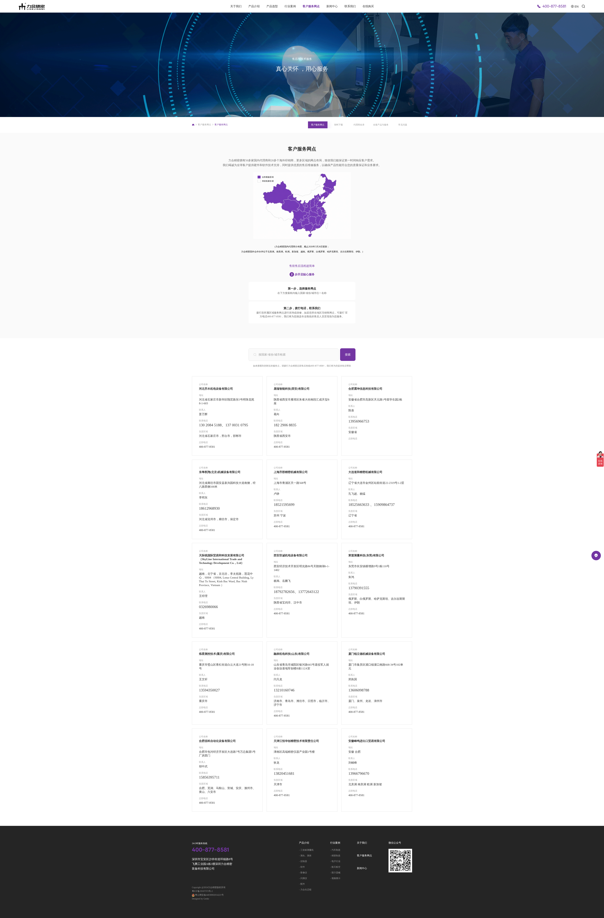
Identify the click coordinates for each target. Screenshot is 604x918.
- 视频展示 (335, 878)
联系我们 (350, 6)
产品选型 (272, 6)
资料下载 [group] (338, 125)
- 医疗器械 (335, 872)
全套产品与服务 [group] (381, 125)
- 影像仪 (303, 872)
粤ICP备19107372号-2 (202, 891)
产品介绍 (254, 6)
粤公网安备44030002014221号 (209, 895)
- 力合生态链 (305, 889)
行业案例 (290, 6)
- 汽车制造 (335, 850)
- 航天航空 (335, 867)
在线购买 (368, 6)
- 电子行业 (335, 861)
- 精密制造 (335, 855)
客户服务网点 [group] (317, 125)
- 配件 (302, 884)
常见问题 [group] (402, 125)
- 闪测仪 (303, 878)
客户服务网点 (311, 6)
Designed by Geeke (200, 899)
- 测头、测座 (305, 855)
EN (577, 6)
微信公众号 (395, 843)
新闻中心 (332, 6)
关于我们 (236, 6)
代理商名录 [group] (358, 125)
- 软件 (302, 867)
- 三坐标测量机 (306, 850)
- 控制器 (303, 861)
